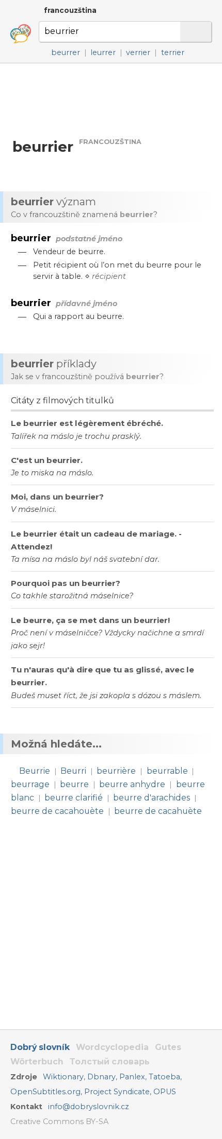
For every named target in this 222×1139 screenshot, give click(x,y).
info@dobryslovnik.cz (88, 1106)
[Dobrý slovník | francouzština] (20, 34)
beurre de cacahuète (158, 811)
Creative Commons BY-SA (59, 1121)
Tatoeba (164, 1076)
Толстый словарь (110, 1061)
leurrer (103, 52)
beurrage (30, 784)
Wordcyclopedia (112, 1047)
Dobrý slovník (40, 1047)
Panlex (132, 1076)
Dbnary (101, 1076)
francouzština (70, 10)
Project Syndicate (117, 1091)
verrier (138, 52)
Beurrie (34, 771)
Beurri (73, 771)
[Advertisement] (111, 100)
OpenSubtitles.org (45, 1091)
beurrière (116, 771)
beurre (74, 784)
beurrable (167, 771)
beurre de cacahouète (57, 811)
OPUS (164, 1091)
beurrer (65, 52)
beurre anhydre (132, 784)
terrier (172, 52)
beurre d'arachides (151, 798)
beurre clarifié (73, 798)
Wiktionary (63, 1076)
